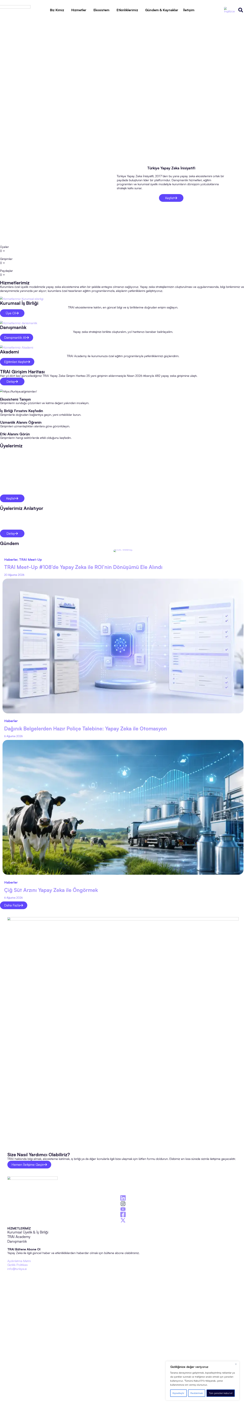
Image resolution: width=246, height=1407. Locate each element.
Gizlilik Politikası (17, 1265)
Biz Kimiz (57, 10)
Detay (11, 381)
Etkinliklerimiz (127, 10)
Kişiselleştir (178, 1393)
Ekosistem (101, 10)
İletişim (188, 10)
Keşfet (169, 198)
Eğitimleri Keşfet (15, 362)
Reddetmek (196, 1393)
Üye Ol (11, 313)
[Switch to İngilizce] (229, 10)
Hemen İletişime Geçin (28, 1164)
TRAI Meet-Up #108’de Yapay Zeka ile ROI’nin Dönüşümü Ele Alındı (83, 567)
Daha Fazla (12, 905)
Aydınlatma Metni (19, 1261)
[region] (202, 1380)
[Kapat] (236, 1364)
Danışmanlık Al (15, 337)
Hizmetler (78, 10)
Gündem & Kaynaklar (161, 10)
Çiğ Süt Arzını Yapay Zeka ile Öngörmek (51, 890)
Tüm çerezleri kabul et (220, 1393)
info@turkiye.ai (17, 1269)
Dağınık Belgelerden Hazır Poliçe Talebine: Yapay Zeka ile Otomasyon (85, 728)
